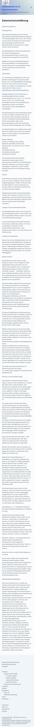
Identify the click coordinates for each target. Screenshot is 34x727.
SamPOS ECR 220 (11, 682)
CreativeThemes (6, 719)
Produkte (5, 666)
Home (4, 697)
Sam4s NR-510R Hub (12, 680)
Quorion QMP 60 (11, 678)
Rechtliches (5, 690)
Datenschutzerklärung (10, 694)
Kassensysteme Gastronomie (10, 662)
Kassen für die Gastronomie (12, 684)
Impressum (5, 699)
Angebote (5, 686)
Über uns (6, 692)
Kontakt (4, 688)
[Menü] (31, 7)
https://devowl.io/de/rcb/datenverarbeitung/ (15, 90)
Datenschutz (6, 709)
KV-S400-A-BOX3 (11, 676)
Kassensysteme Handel (9, 664)
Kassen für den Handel (10, 674)
